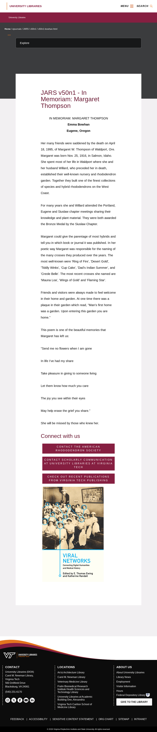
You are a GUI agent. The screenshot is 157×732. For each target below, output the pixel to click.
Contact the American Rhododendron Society (78, 448)
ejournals (16, 29)
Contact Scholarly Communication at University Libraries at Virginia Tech (78, 463)
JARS (26, 29)
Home (8, 29)
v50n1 (33, 29)
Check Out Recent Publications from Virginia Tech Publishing (78, 478)
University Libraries (17, 17)
